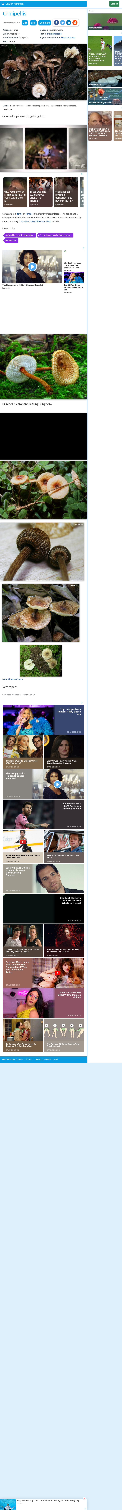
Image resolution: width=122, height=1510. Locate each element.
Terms (20, 1024)
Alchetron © (51, 1024)
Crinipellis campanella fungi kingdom (55, 235)
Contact (38, 1024)
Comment (45, 22)
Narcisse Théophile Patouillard (36, 221)
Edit (25, 22)
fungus (29, 214)
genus (20, 214)
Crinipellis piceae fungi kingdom (19, 235)
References (11, 240)
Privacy (28, 1024)
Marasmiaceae (54, 34)
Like (33, 22)
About (8, 1024)
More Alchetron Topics (12, 644)
